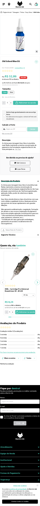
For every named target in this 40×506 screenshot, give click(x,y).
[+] (11, 103)
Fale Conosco (21, 163)
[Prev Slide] (2, 282)
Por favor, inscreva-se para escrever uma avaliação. (18, 352)
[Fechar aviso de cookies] (37, 485)
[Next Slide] (37, 282)
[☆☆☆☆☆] (20, 71)
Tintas (22, 12)
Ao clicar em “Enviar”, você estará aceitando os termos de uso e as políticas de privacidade (21, 417)
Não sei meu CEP (7, 133)
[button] (9, 4)
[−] (4, 103)
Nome (2, 398)
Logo (20, 4)
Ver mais (18, 149)
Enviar (18, 423)
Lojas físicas (21, 169)
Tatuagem (16, 12)
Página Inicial (7, 12)
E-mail (2, 406)
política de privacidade (18, 489)
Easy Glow (28, 12)
